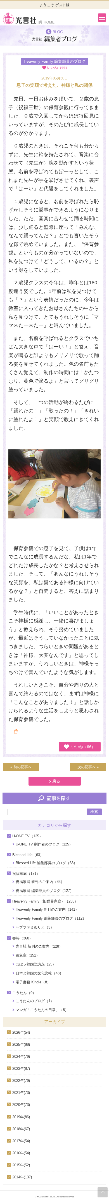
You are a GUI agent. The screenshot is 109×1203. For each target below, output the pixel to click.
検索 (94, 811)
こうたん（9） (24, 993)
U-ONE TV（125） (27, 836)
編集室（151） (28, 955)
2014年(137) (22, 1177)
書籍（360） (22, 938)
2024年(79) (21, 1056)
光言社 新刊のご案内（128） (39, 946)
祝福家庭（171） (26, 873)
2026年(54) (21, 1032)
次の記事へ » (88, 767)
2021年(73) (21, 1093)
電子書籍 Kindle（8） (33, 982)
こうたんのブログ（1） (35, 1001)
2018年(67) (21, 1129)
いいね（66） (83, 746)
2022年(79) (21, 1081)
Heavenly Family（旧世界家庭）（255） (45, 901)
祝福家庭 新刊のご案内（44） (40, 882)
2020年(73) (21, 1105)
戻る (56, 781)
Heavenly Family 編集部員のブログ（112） (51, 918)
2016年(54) (21, 1153)
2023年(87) (21, 1068)
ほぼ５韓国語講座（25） (36, 964)
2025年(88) (21, 1044)
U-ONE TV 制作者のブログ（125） (44, 844)
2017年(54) (21, 1141)
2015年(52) (21, 1165)
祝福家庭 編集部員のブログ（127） (45, 891)
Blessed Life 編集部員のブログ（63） (46, 863)
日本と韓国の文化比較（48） (39, 973)
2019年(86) (21, 1117)
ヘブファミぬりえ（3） (35, 927)
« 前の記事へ (21, 767)
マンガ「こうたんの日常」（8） (42, 1010)
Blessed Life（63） (28, 855)
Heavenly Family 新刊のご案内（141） (47, 909)
